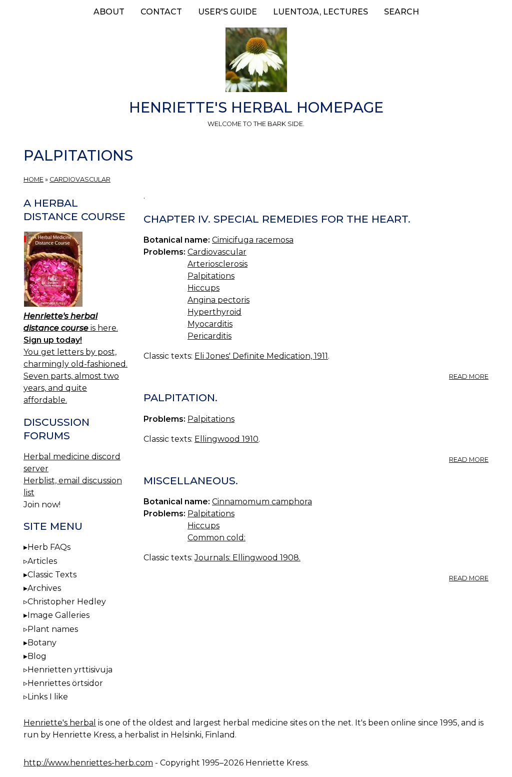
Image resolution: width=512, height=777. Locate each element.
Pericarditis (210, 336)
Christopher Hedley (67, 601)
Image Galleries (59, 615)
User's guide (227, 12)
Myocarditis (210, 324)
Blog (37, 656)
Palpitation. (181, 397)
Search (401, 12)
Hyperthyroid (215, 312)
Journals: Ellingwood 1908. (247, 557)
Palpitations (211, 276)
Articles (42, 561)
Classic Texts (52, 574)
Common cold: (217, 537)
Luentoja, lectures (320, 12)
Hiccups (204, 288)
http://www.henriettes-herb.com (88, 762)
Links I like (48, 696)
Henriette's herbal (60, 722)
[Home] (256, 62)
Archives (44, 588)
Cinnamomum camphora (262, 501)
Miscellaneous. (191, 480)
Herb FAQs (49, 547)
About (109, 12)
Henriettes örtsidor (65, 683)
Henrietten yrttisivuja (70, 669)
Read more (468, 376)
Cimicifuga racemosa (253, 240)
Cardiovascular (80, 179)
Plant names (53, 629)
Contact (161, 12)
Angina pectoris (219, 300)
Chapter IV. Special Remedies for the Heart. (277, 219)
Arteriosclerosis (218, 264)
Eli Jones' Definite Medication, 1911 (261, 356)
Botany (42, 642)
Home (34, 179)
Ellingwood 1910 (226, 439)
